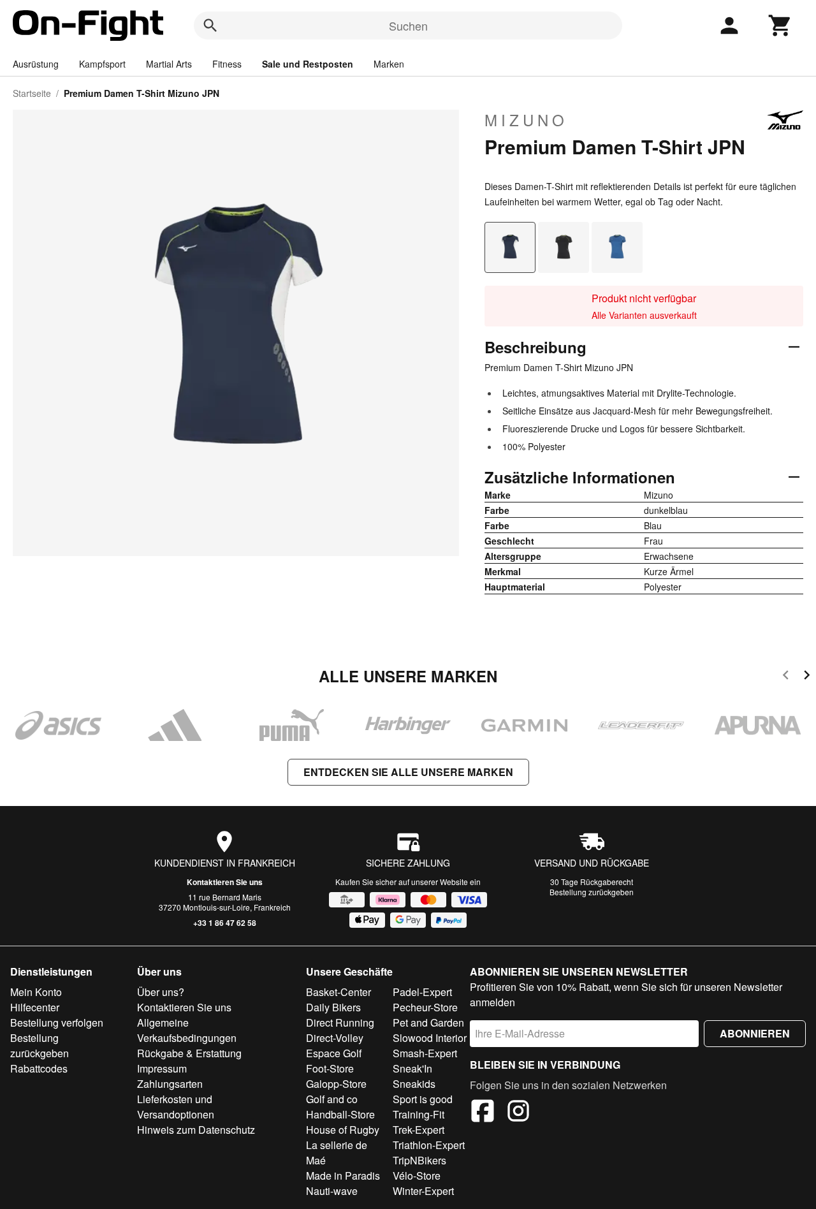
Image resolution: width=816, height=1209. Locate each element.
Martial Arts (169, 63)
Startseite (32, 93)
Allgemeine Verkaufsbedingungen (187, 1030)
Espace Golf (333, 1053)
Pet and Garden (428, 1022)
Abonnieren (755, 1033)
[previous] (785, 677)
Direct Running (340, 1022)
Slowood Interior (430, 1037)
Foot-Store (330, 1068)
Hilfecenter (34, 1007)
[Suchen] (210, 25)
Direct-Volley (334, 1037)
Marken (389, 63)
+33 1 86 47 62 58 (224, 922)
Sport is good (423, 1099)
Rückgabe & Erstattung (189, 1053)
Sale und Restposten (307, 63)
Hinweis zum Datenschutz (196, 1129)
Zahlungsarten (170, 1083)
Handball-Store (340, 1114)
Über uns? (160, 992)
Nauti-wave (332, 1190)
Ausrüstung (36, 63)
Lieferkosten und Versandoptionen (175, 1107)
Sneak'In (412, 1068)
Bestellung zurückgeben (592, 891)
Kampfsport (102, 63)
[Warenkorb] (780, 25)
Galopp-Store (336, 1083)
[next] (807, 677)
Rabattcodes (39, 1068)
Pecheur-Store (425, 1007)
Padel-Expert (422, 992)
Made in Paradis (343, 1175)
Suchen (408, 25)
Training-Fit (418, 1114)
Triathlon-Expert (429, 1145)
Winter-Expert (423, 1190)
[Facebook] (482, 1112)
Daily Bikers (333, 1007)
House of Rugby (342, 1129)
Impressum (162, 1068)
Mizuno (526, 120)
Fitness (227, 63)
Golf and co (332, 1099)
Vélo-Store (417, 1175)
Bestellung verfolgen (56, 1022)
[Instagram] (518, 1112)
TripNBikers (419, 1160)
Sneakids (414, 1083)
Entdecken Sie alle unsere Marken (408, 772)
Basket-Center (338, 992)
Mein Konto (36, 992)
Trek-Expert (418, 1129)
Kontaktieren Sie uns (225, 882)
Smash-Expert (425, 1053)
